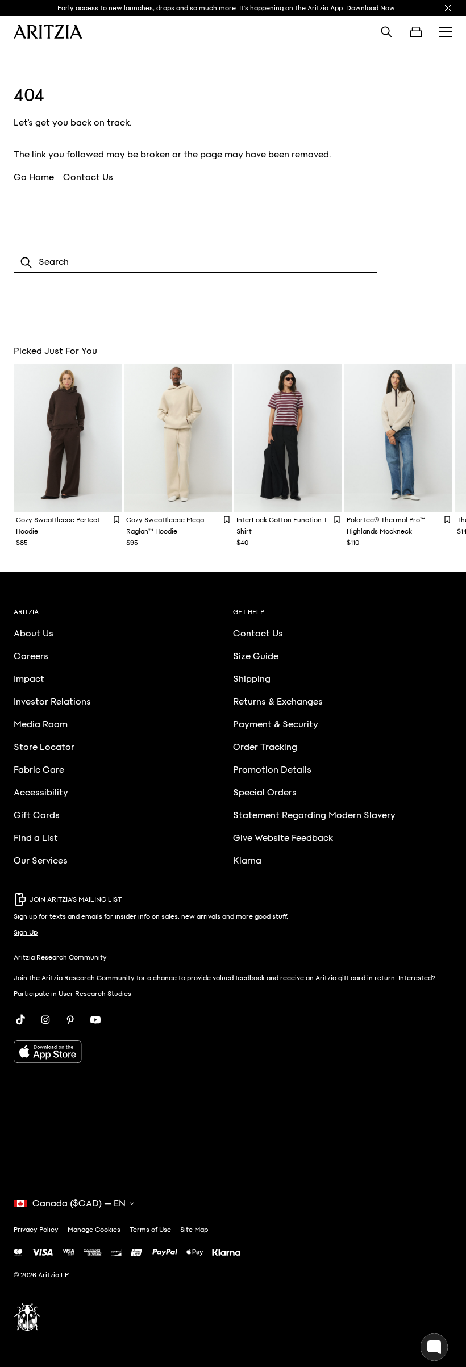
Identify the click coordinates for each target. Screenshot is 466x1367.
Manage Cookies (94, 1229)
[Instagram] (45, 1020)
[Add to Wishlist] (116, 519)
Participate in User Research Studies (72, 993)
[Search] (386, 32)
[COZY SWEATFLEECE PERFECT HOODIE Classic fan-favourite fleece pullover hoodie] (68, 438)
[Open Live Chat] (434, 1347)
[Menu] (445, 32)
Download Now (370, 8)
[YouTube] (95, 1020)
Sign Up (26, 932)
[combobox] (195, 262)
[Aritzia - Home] (48, 32)
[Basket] (416, 32)
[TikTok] (20, 1020)
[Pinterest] (70, 1020)
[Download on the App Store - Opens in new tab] (233, 1051)
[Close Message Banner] (447, 7)
